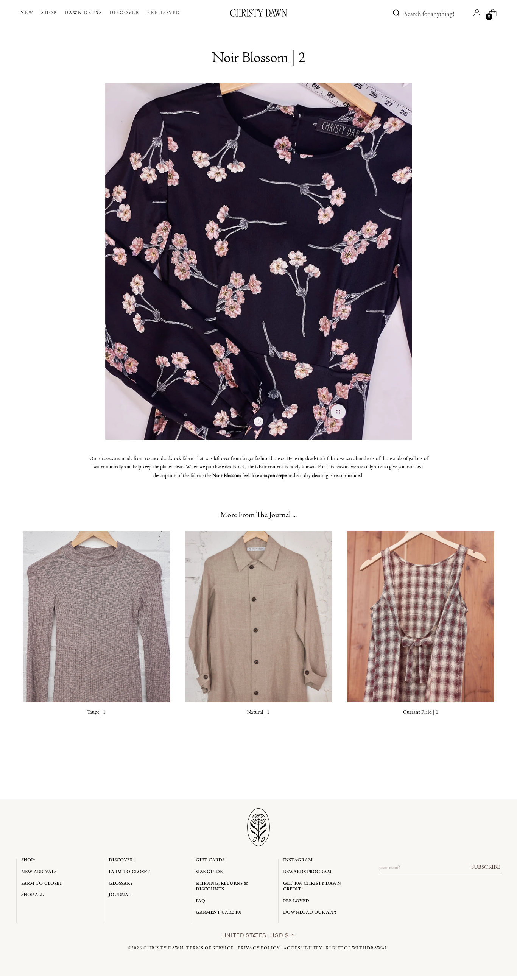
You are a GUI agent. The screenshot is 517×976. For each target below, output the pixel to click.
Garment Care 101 (219, 912)
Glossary (121, 883)
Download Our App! (309, 912)
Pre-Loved (296, 901)
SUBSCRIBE (485, 867)
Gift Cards (210, 860)
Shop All (32, 895)
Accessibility (302, 948)
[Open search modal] (397, 13)
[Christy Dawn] (258, 13)
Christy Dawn (163, 948)
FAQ (200, 901)
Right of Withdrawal (357, 948)
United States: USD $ (256, 935)
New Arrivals (38, 871)
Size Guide (209, 871)
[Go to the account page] (476, 12)
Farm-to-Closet (41, 883)
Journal (120, 895)
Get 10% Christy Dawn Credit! (312, 886)
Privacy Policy (259, 948)
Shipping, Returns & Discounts (222, 886)
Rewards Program (307, 871)
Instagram (298, 860)
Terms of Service (210, 948)
